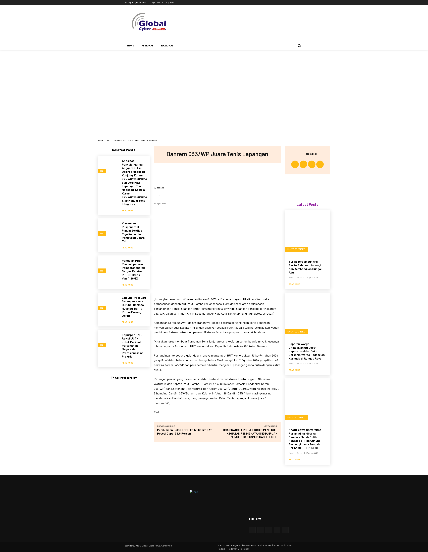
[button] (299, 46)
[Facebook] (283, 2)
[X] (292, 2)
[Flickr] (268, 530)
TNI (108, 140)
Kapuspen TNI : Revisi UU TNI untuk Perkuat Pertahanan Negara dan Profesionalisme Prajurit (132, 345)
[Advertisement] (214, 74)
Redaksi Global (295, 277)
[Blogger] (252, 530)
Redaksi (160, 187)
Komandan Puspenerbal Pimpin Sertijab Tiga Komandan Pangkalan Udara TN (133, 232)
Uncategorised (296, 249)
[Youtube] (301, 2)
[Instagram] (287, 2)
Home (100, 140)
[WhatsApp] (228, 173)
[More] (239, 173)
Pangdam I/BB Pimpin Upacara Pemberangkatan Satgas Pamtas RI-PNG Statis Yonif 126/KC (133, 269)
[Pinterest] (217, 173)
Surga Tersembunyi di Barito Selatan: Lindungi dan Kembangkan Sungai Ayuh (305, 267)
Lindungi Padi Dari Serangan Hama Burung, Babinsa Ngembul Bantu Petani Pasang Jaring (134, 306)
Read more (127, 210)
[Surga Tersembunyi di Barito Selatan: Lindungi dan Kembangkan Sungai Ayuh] (307, 233)
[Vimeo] (297, 2)
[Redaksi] (302, 153)
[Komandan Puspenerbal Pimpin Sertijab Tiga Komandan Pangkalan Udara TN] (108, 228)
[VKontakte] (285, 530)
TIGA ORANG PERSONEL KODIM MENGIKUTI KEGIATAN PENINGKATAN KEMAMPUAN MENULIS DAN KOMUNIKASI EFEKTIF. (249, 433)
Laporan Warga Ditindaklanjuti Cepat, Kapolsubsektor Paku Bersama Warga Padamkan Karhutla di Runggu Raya (307, 351)
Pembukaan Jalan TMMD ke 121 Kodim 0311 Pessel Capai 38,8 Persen (184, 431)
